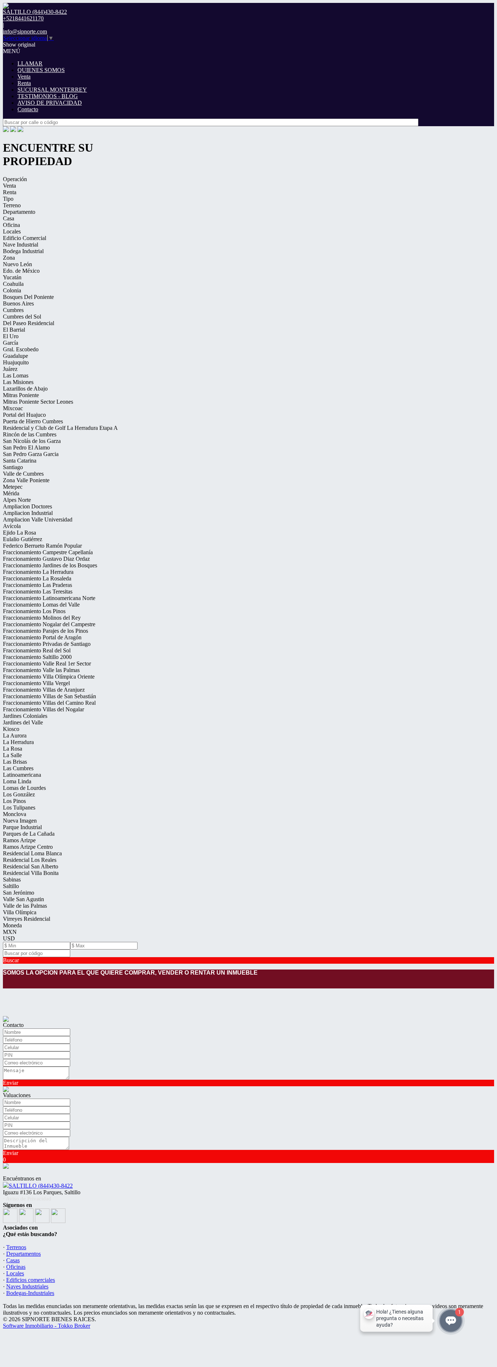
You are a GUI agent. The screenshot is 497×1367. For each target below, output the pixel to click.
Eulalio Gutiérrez (22, 539)
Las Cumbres (18, 768)
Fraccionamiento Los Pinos (34, 611)
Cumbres (13, 310)
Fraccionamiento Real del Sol (37, 650)
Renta (24, 83)
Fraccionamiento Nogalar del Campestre (49, 624)
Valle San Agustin (23, 899)
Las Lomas (15, 375)
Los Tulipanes (19, 807)
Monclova (14, 814)
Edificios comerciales (30, 1280)
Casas (13, 1260)
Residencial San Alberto (30, 866)
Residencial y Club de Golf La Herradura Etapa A (60, 428)
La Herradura (18, 742)
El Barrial (14, 330)
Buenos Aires (18, 303)
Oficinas (15, 1267)
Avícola (12, 526)
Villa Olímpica (19, 912)
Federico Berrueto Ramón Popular (42, 546)
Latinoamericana (22, 775)
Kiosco (11, 729)
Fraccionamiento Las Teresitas (37, 591)
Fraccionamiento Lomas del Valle (41, 604)
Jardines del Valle (23, 722)
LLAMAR (30, 63)
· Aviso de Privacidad (27, 1199)
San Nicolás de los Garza (32, 441)
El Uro (11, 336)
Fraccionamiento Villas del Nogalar (43, 709)
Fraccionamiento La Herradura (38, 572)
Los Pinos (14, 801)
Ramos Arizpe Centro (28, 847)
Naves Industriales (27, 1286)
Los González (19, 794)
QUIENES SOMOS (41, 70)
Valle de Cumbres (23, 474)
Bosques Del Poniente (28, 297)
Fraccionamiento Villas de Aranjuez (44, 690)
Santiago (13, 467)
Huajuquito (16, 362)
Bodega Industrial (23, 251)
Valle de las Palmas (25, 906)
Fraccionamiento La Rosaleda (37, 578)
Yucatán (12, 277)
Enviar (10, 1083)
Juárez (10, 369)
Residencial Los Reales (29, 860)
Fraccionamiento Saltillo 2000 (37, 657)
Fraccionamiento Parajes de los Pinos (45, 631)
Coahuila (13, 284)
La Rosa (12, 749)
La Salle (12, 755)
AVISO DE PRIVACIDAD (49, 103)
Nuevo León (17, 264)
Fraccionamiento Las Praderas (37, 585)
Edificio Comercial (24, 238)
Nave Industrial (20, 244)
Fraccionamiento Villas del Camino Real (49, 703)
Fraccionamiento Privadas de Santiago (47, 644)
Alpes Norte (17, 500)
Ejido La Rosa (19, 532)
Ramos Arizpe (19, 840)
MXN (10, 932)
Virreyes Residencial (26, 919)
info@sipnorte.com (25, 31)
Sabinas (12, 879)
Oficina (11, 225)
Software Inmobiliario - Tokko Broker (46, 1326)
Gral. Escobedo (21, 349)
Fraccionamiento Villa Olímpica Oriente (49, 676)
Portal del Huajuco (24, 415)
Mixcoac (13, 408)
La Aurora (15, 735)
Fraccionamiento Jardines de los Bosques (50, 565)
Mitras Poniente (21, 395)
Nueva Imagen (20, 821)
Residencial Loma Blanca (32, 853)
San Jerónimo (18, 893)
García (10, 343)
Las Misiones (18, 382)
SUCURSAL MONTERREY (52, 90)
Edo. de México (21, 271)
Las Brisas (15, 762)
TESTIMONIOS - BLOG (47, 96)
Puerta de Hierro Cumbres (33, 421)
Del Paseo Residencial (28, 323)
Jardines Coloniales (25, 716)
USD (9, 938)
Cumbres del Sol (22, 316)
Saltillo (11, 886)
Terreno (12, 205)
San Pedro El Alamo (26, 447)
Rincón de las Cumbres (29, 434)
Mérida (11, 493)
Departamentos (23, 1254)
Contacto (27, 109)
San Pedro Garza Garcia (31, 454)
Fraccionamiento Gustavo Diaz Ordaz (46, 559)
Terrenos (16, 1247)
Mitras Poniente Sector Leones (38, 402)
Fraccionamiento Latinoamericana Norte (49, 598)
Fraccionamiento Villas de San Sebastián (49, 696)
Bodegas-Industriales (30, 1293)
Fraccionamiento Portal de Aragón (42, 637)
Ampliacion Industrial (28, 513)
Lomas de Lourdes (24, 788)
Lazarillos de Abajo (25, 388)
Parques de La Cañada (29, 834)
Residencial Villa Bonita (31, 873)
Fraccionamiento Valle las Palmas (41, 670)
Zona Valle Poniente (26, 480)
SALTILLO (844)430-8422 (41, 1186)
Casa (8, 218)
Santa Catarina (19, 460)
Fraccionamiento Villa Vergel (36, 683)
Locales (12, 231)
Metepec (13, 487)
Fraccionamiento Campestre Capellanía (48, 552)
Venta (24, 76)
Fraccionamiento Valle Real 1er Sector (47, 663)
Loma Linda (17, 781)
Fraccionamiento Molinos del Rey (42, 618)
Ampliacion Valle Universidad (37, 519)
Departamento (19, 212)
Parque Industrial (22, 827)
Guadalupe (15, 356)
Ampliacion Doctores (27, 506)
